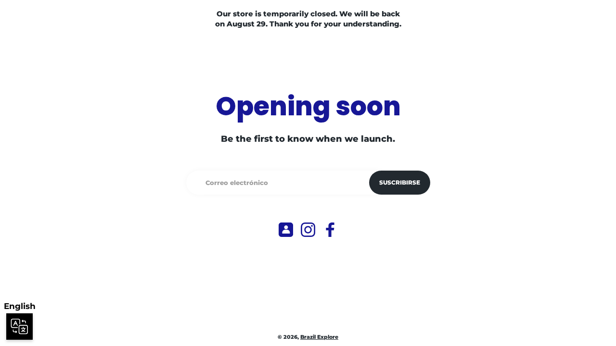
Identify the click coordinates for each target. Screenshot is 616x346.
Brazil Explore (319, 337)
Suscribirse (399, 182)
